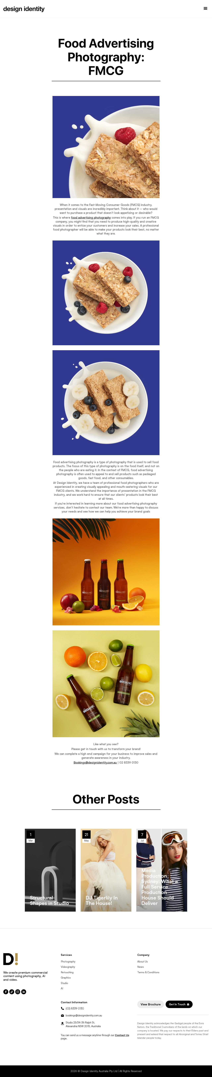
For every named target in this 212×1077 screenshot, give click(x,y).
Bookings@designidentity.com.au (95, 762)
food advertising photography (91, 217)
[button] (205, 9)
